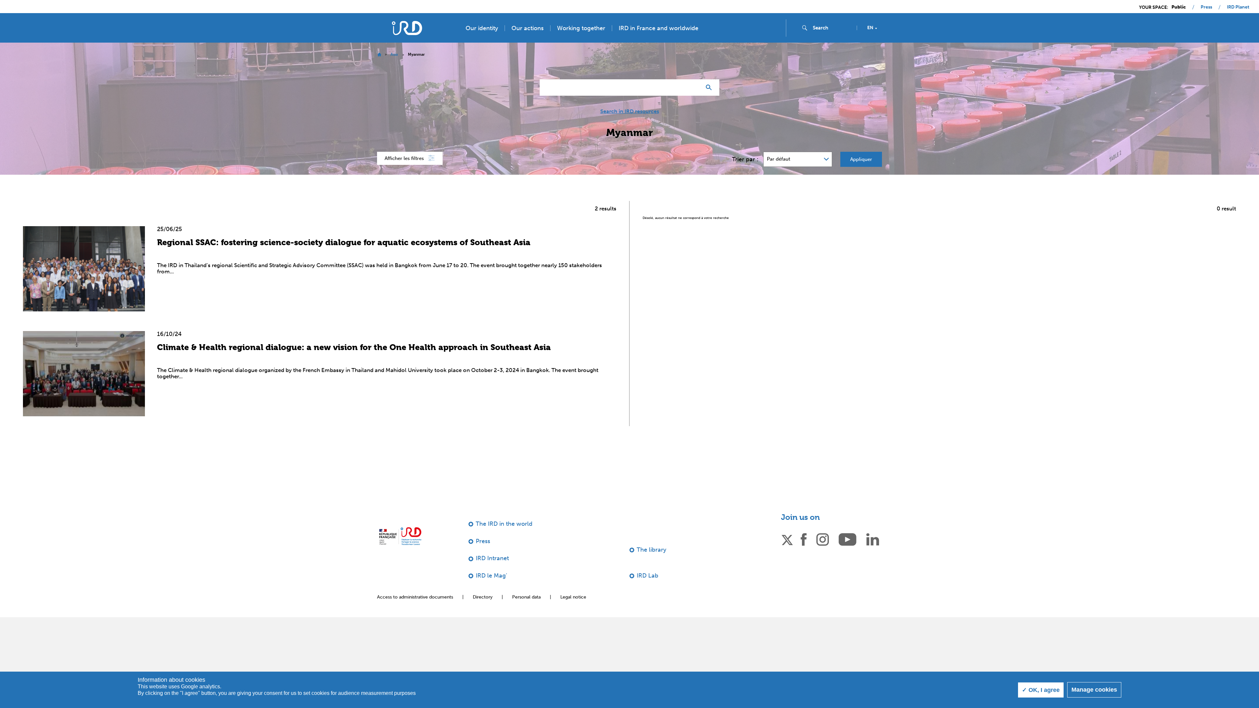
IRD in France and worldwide (658, 28)
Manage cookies (1094, 689)
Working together (581, 28)
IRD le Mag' (491, 576)
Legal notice (573, 597)
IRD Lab (647, 576)
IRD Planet (1238, 7)
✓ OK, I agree (1041, 690)
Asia (394, 54)
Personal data (526, 597)
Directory (482, 597)
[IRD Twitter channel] (787, 538)
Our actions (527, 28)
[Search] (710, 87)
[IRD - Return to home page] (407, 28)
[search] (832, 28)
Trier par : (745, 159)
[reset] (694, 87)
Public (1178, 7)
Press (1206, 7)
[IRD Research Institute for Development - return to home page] (400, 536)
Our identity (482, 28)
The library (651, 550)
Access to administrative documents (415, 597)
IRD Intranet (492, 558)
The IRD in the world (504, 524)
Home (379, 54)
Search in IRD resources (629, 111)
